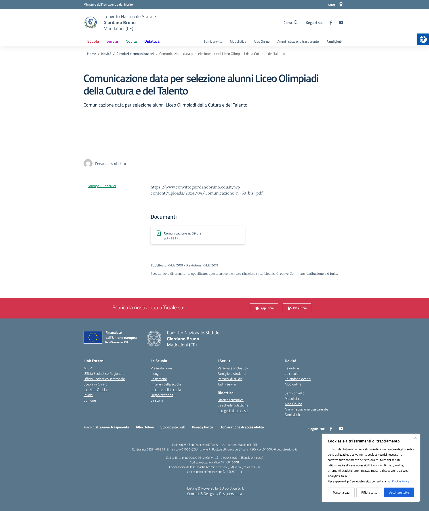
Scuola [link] (93, 41)
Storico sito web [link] (172, 427)
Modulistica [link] (238, 41)
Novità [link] (131, 41)
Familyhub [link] (334, 41)
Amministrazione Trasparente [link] (106, 427)
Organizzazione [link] (162, 395)
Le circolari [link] (292, 373)
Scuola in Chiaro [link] (95, 384)
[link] (423, 39)
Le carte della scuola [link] (166, 389)
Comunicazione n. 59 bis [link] (182, 233)
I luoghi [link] (156, 373)
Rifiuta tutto (369, 492)
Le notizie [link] (292, 368)
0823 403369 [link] (156, 449)
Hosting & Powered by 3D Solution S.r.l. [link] (214, 488)
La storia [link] (157, 400)
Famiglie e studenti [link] (232, 373)
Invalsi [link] (88, 395)
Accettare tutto (399, 492)
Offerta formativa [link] (231, 399)
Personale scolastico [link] (233, 368)
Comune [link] (90, 400)
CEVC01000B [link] (230, 462)
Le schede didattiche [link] (233, 405)
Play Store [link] (299, 307)
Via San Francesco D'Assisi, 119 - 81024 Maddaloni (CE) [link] (220, 444)
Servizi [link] (112, 41)
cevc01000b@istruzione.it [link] (193, 449)
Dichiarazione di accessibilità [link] (242, 427)
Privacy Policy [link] (202, 427)
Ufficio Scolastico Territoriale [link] (104, 378)
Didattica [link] (152, 41)
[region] (371, 468)
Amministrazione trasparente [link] (298, 41)
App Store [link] (267, 307)
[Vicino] (415, 437)
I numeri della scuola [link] (166, 384)
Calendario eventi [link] (298, 378)
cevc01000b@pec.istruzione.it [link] (277, 449)
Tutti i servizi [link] (227, 384)
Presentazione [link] (161, 368)
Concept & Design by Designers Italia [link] (214, 493)
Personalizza (341, 492)
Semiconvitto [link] (213, 41)
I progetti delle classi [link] (233, 410)
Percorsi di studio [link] (230, 378)
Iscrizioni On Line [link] (96, 389)
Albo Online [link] (262, 41)
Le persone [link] (159, 378)
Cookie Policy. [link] (401, 481)
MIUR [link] (88, 368)
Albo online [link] (293, 384)
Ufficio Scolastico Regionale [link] (104, 373)
